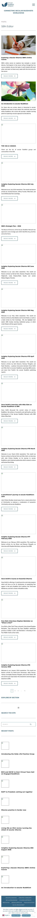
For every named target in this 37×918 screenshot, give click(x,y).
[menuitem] (11, 898)
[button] (33, 4)
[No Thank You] (35, 912)
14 (24, 691)
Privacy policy (26, 915)
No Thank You (16, 915)
